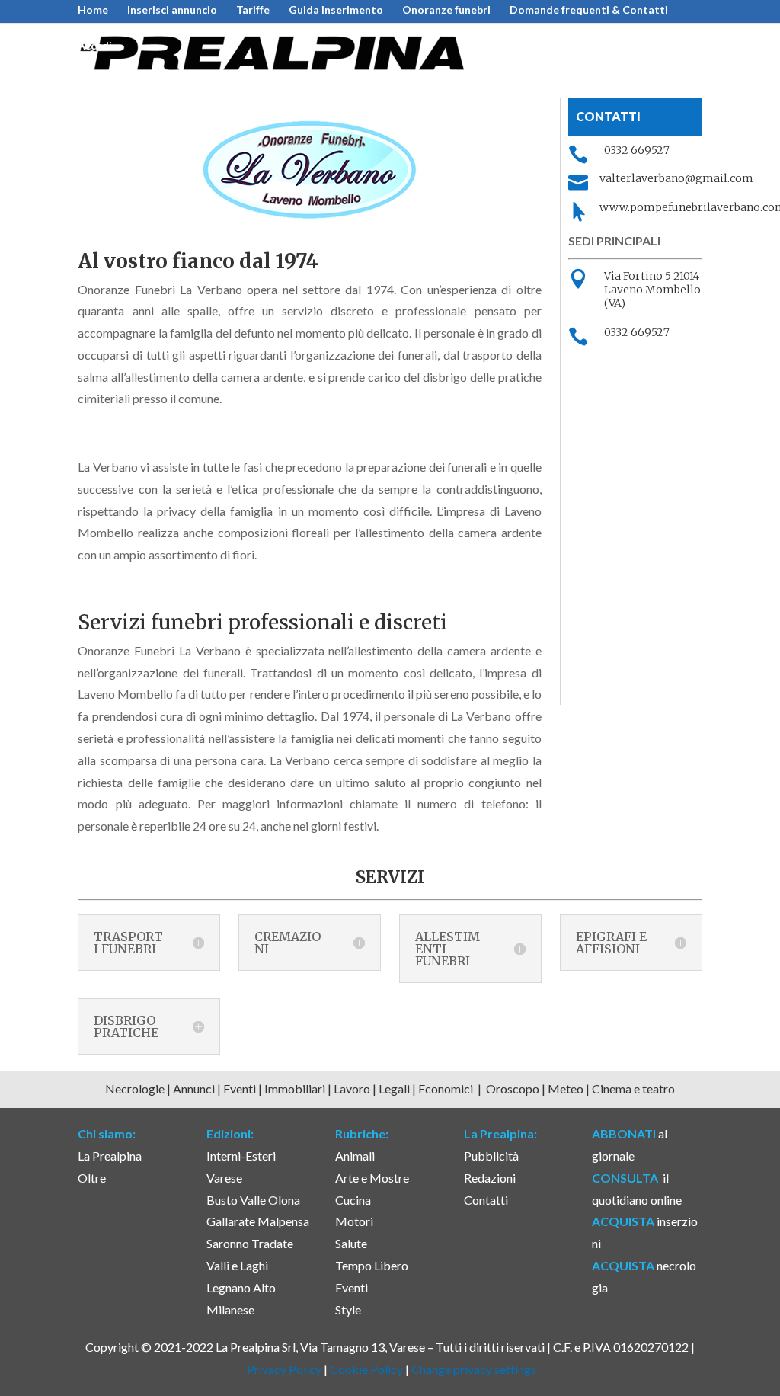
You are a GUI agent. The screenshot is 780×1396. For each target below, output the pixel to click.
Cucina (353, 1200)
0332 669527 (637, 150)
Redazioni (490, 1177)
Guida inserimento (336, 10)
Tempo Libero (371, 1265)
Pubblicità (491, 1155)
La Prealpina (110, 1155)
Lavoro (353, 1088)
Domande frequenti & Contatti (589, 10)
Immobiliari (296, 1088)
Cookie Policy (366, 1369)
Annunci (194, 1088)
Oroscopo (513, 1088)
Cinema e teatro (633, 1088)
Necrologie (135, 1088)
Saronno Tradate (249, 1243)
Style (348, 1309)
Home (93, 10)
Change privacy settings (473, 1369)
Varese (224, 1177)
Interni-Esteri (241, 1155)
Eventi (239, 1088)
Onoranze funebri (446, 10)
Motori (354, 1221)
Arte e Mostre (372, 1177)
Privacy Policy (284, 1369)
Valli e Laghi (237, 1265)
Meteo (567, 1088)
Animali (355, 1155)
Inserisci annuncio (172, 10)
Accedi (95, 46)
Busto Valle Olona (253, 1200)
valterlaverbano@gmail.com (676, 178)
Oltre (92, 1177)
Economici (446, 1088)
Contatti (486, 1200)
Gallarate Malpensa (257, 1221)
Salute (351, 1243)
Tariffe (253, 10)
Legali (395, 1088)
